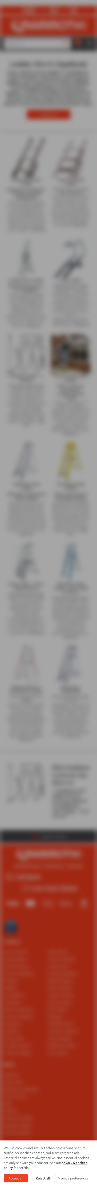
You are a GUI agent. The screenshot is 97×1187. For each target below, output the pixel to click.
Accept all (15, 1178)
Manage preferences (73, 1178)
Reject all (43, 1178)
